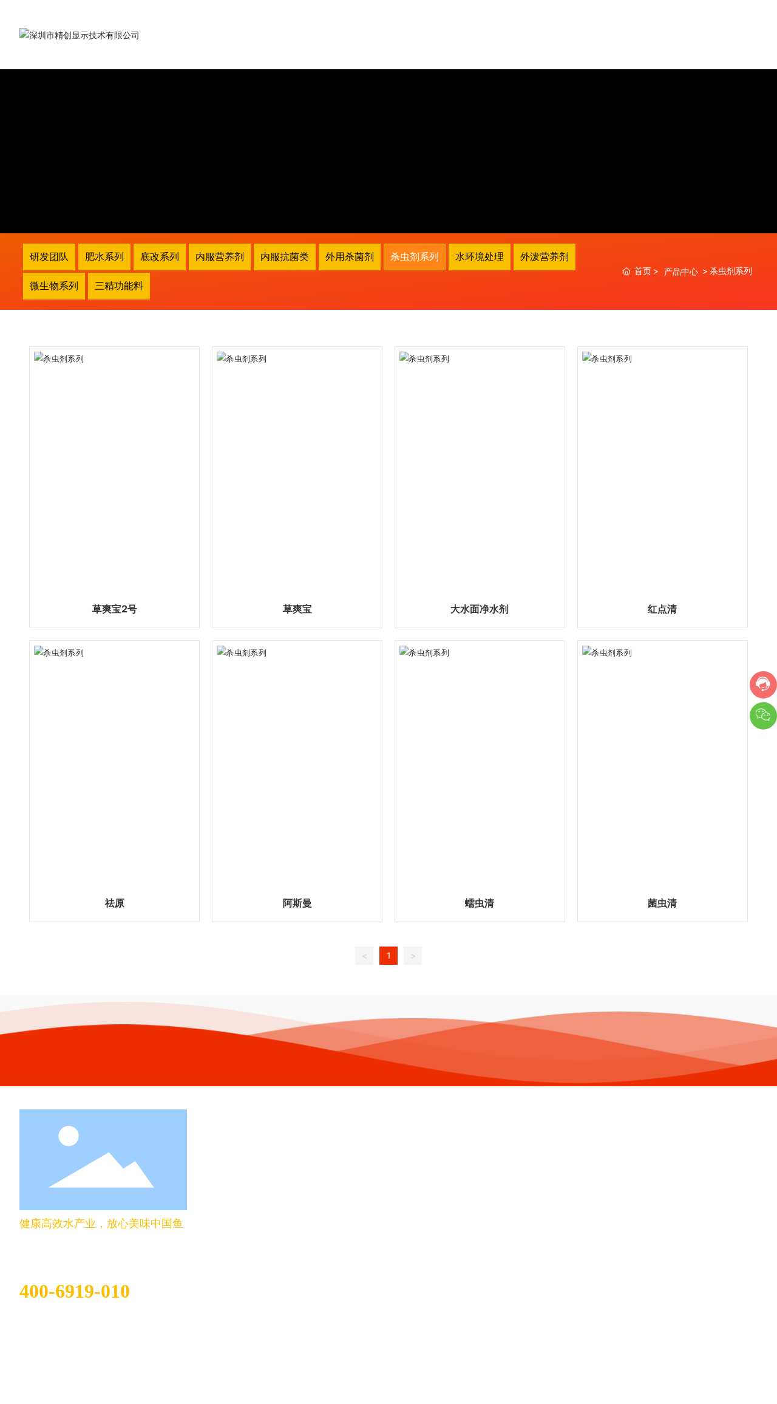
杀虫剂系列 (414, 256)
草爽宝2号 (114, 609)
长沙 (114, 1372)
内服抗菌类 (284, 256)
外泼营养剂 (544, 256)
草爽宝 (297, 609)
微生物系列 (54, 285)
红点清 (662, 609)
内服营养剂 (219, 256)
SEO (140, 1372)
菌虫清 (662, 903)
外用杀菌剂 (349, 256)
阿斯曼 (297, 903)
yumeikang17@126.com (66, 1325)
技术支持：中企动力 (65, 1372)
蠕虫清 (479, 903)
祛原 (114, 903)
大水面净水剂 (479, 609)
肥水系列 (104, 256)
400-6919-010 (74, 1291)
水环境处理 (479, 256)
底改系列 (159, 256)
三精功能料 (119, 285)
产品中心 (681, 271)
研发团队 (49, 256)
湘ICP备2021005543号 (712, 1370)
